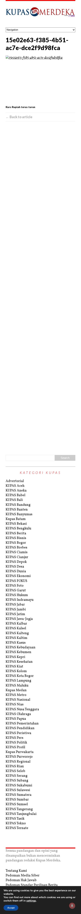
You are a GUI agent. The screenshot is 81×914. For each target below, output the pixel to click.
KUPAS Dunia (16, 571)
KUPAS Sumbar (17, 799)
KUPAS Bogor (16, 543)
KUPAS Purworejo (19, 756)
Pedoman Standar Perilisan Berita (32, 885)
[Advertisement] (40, 287)
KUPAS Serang (17, 776)
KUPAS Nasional (18, 699)
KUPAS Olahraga (18, 714)
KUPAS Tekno (16, 823)
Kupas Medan (16, 690)
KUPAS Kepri (15, 657)
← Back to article (19, 117)
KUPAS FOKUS (16, 581)
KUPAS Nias (15, 704)
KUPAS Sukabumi (19, 785)
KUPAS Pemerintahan (22, 723)
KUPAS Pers (14, 738)
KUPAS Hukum (17, 595)
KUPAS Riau (15, 766)
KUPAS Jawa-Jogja (19, 619)
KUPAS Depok (16, 562)
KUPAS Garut (16, 590)
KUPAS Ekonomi (18, 576)
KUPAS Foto (15, 585)
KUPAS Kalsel (16, 628)
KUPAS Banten (17, 509)
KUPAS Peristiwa (18, 733)
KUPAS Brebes (16, 547)
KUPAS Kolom (16, 671)
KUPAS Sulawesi (18, 790)
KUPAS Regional (18, 761)
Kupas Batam (16, 519)
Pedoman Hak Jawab (21, 880)
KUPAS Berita (16, 533)
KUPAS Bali (14, 500)
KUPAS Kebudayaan (20, 647)
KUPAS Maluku (17, 685)
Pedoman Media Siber (23, 875)
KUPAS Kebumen (18, 652)
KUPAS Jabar (15, 604)
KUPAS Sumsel (17, 804)
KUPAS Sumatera (18, 795)
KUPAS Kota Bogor (20, 676)
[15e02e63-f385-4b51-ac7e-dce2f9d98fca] (40, 80)
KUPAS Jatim (15, 614)
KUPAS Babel (15, 495)
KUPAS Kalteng (17, 633)
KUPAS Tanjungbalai (21, 814)
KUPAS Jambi (16, 609)
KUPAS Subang (17, 780)
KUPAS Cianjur (17, 557)
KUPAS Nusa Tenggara (22, 709)
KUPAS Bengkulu (18, 528)
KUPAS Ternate (17, 828)
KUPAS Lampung (18, 680)
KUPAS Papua (16, 719)
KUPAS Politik (16, 742)
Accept (11, 907)
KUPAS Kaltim (16, 638)
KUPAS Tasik (15, 818)
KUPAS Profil (15, 747)
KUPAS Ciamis (17, 552)
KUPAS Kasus (16, 642)
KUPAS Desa (15, 566)
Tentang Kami (16, 870)
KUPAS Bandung (18, 505)
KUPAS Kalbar (16, 623)
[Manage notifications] (72, 906)
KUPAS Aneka (16, 490)
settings (31, 900)
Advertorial (15, 481)
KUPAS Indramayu (20, 600)
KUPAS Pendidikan (20, 728)
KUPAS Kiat (14, 666)
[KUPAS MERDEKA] (40, 14)
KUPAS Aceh (15, 486)
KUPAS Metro (16, 695)
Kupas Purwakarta (20, 752)
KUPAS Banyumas (19, 514)
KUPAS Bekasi (16, 523)
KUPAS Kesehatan (19, 661)
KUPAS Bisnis (16, 538)
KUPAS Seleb (15, 771)
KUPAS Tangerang (19, 809)
